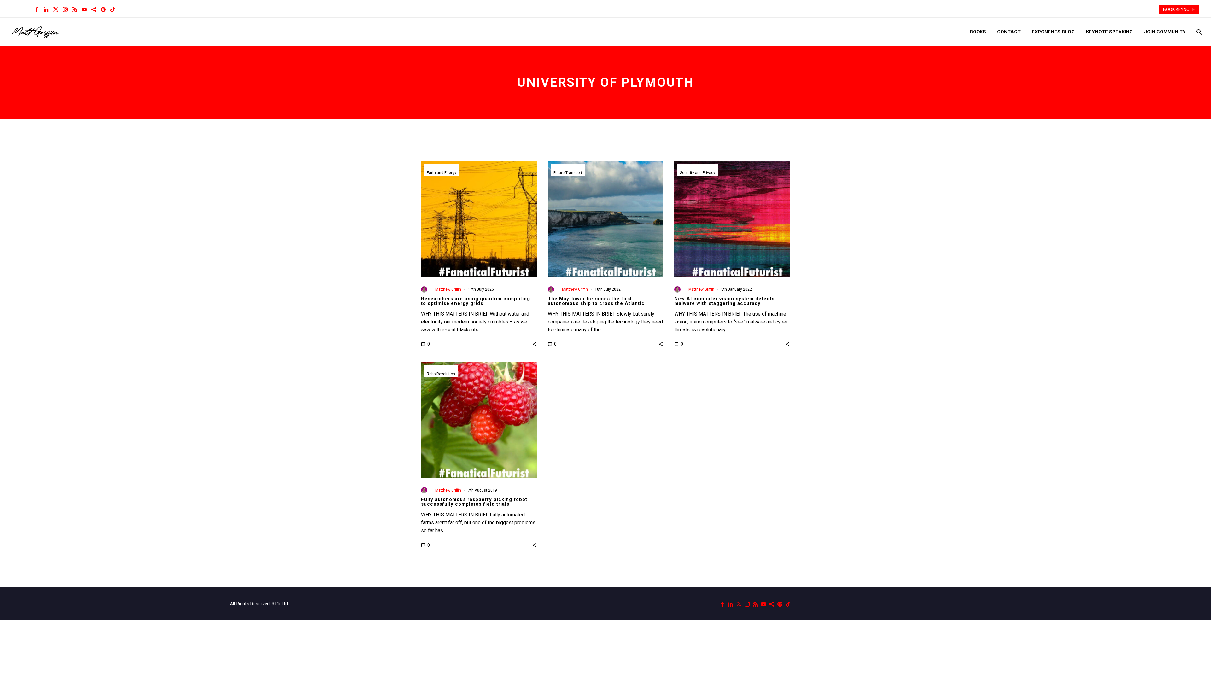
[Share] (93, 9)
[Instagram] (65, 9)
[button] (534, 344)
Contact (1009, 32)
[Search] (1198, 32)
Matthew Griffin (448, 289)
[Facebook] (37, 9)
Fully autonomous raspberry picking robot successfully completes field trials (474, 502)
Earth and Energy (441, 173)
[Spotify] (103, 9)
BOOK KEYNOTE (1179, 9)
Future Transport (567, 173)
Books (978, 32)
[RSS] (74, 9)
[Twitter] (56, 9)
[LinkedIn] (46, 9)
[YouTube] (84, 9)
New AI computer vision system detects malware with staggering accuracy (724, 301)
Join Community (1165, 32)
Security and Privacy (697, 173)
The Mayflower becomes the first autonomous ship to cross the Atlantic (596, 301)
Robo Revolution (441, 374)
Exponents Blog (1053, 32)
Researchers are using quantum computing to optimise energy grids (475, 301)
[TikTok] (112, 9)
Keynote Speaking (1109, 32)
